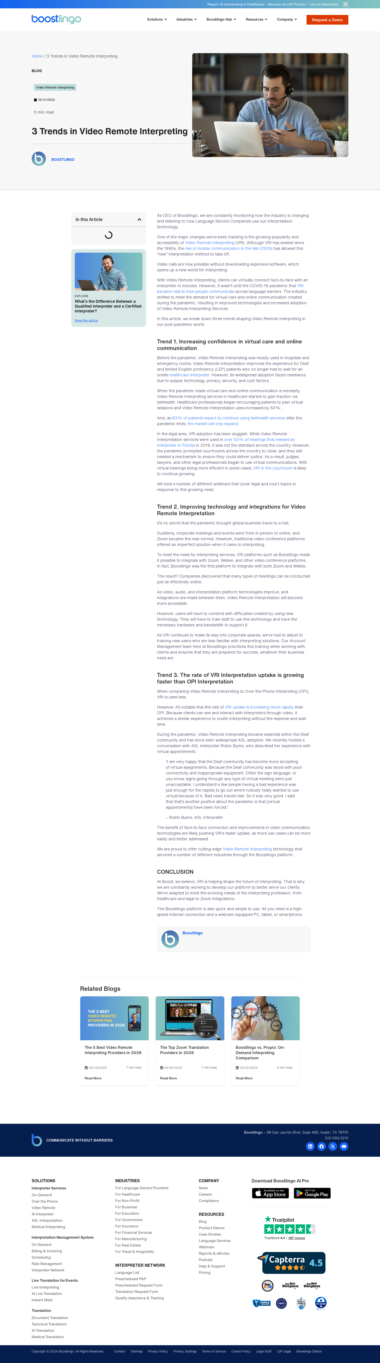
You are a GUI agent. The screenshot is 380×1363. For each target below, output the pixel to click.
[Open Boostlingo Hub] (235, 19)
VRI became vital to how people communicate (230, 288)
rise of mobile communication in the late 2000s (228, 248)
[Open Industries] (195, 19)
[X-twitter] (332, 1146)
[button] (345, 4)
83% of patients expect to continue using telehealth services (228, 418)
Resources (211, 1214)
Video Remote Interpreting (55, 87)
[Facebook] (321, 1146)
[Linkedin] (310, 1146)
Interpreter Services (49, 1188)
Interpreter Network (140, 1265)
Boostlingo (193, 933)
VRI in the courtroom (272, 468)
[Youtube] (344, 1146)
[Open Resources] (266, 19)
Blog (37, 70)
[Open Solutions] (165, 19)
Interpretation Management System (63, 1237)
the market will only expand (213, 423)
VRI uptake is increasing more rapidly (259, 707)
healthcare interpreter (189, 375)
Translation (41, 1310)
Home (37, 56)
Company (209, 1181)
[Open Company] (296, 19)
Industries (127, 1181)
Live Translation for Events (55, 1280)
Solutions (43, 1181)
